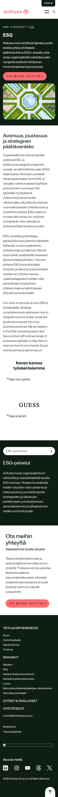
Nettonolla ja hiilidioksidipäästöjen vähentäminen (27, 688)
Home (6, 27)
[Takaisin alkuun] (50, 792)
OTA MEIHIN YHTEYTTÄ (23, 76)
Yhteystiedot (13, 708)
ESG (5, 669)
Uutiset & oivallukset (20, 701)
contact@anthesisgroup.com (18, 715)
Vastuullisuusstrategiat (14, 693)
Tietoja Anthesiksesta (20, 628)
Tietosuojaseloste (12, 731)
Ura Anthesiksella (12, 640)
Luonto (6, 683)
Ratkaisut (19, 27)
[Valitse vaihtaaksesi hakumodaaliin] (54, 12)
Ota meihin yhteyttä (26, 603)
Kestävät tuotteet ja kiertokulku (19, 679)
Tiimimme (8, 649)
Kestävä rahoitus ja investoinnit (18, 674)
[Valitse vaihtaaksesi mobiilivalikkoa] (46, 11)
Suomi (47, 3)
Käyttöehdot (9, 726)
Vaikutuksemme (11, 644)
